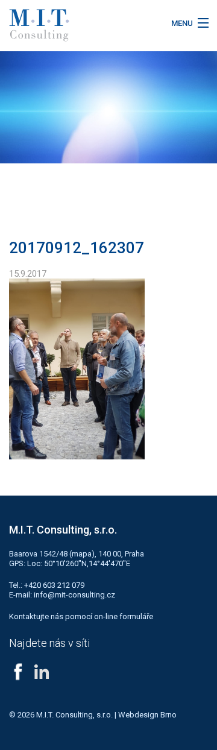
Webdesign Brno (147, 714)
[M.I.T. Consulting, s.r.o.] (81, 25)
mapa (82, 553)
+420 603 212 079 (54, 585)
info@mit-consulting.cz (74, 594)
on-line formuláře (123, 616)
